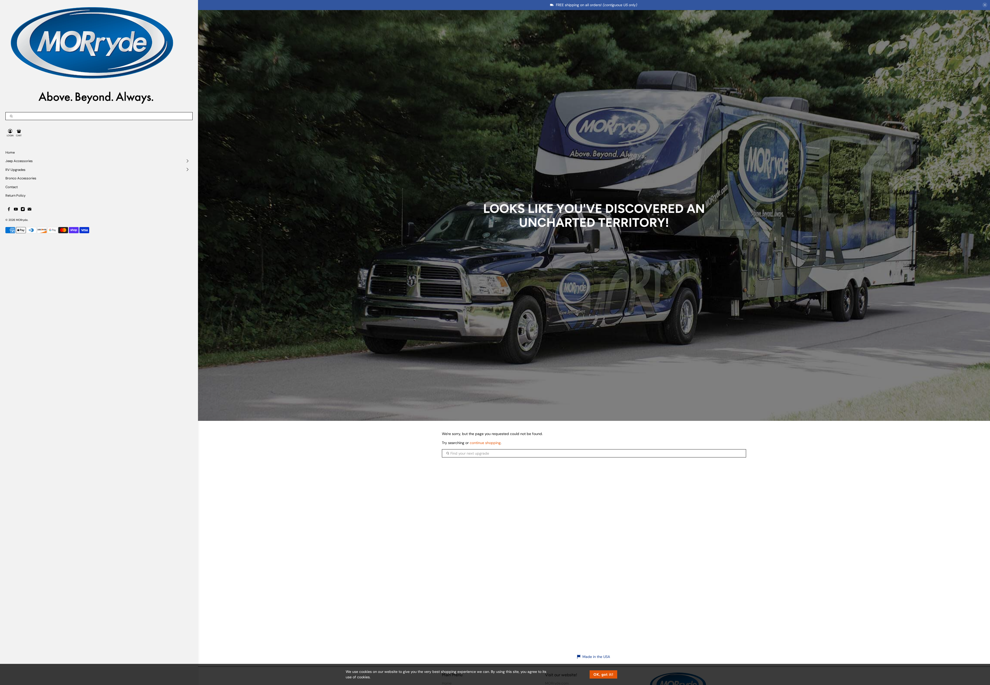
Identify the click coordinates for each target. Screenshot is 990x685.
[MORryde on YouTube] (15, 210)
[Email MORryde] (29, 210)
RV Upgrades (15, 170)
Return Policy (15, 195)
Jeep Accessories (19, 161)
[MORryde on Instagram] (22, 210)
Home (10, 152)
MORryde (22, 220)
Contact (11, 187)
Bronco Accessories (20, 178)
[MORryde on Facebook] (8, 210)
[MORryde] (90, 54)
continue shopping (485, 442)
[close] (984, 4)
